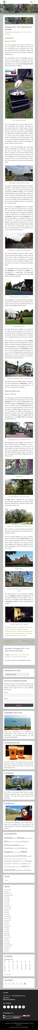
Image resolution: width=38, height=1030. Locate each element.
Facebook (5, 983)
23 (9, 969)
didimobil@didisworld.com (18, 995)
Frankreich (17, 852)
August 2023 (7, 889)
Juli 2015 (6, 939)
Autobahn (11, 629)
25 (17, 969)
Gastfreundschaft (11, 856)
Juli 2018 (6, 910)
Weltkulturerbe (19, 870)
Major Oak (15, 633)
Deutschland (8, 848)
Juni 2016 (6, 929)
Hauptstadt (29, 856)
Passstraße (7, 863)
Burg (6, 845)
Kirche (10, 858)
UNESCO (25, 866)
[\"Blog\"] (8, 1018)
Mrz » (9, 974)
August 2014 (7, 947)
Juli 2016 (6, 928)
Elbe (26, 848)
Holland (6, 858)
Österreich (27, 870)
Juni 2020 (6, 897)
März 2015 (7, 943)
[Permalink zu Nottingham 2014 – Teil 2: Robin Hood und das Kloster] (19, 20)
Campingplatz (14, 845)
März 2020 (7, 901)
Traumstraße (11, 866)
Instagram (21, 983)
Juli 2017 (6, 922)
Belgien (31, 838)
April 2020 (6, 899)
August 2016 (7, 926)
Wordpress (13, 983)
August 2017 (7, 920)
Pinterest (9, 983)
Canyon (22, 845)
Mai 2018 (6, 912)
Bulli (27, 841)
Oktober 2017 (7, 918)
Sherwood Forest (22, 635)
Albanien (8, 838)
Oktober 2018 (7, 907)
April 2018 (6, 914)
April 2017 (6, 924)
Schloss (24, 863)
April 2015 (6, 941)
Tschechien (18, 866)
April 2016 (6, 933)
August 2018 (7, 908)
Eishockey (13, 631)
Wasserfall (9, 870)
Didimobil (15, 848)
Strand (6, 866)
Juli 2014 (6, 949)
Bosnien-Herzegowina (14, 841)
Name (6, 692)
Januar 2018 (7, 916)
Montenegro (24, 858)
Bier (15, 629)
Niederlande (16, 861)
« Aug (5, 974)
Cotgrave (19, 629)
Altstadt (20, 838)
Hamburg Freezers (27, 631)
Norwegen (22, 861)
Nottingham (22, 633)
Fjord (14, 852)
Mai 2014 (6, 950)
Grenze (22, 855)
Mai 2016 (6, 931)
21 (29, 967)
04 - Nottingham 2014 (22, 627)
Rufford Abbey (12, 635)
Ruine (15, 863)
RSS (17, 983)
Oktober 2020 (7, 893)
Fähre (24, 851)
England (19, 631)
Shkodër (29, 863)
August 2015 (7, 937)
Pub (27, 633)
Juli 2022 (6, 891)
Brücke (23, 842)
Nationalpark (8, 861)
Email (5, 698)
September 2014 (8, 945)
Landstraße (8, 633)
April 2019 (6, 905)
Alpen (15, 838)
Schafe (19, 863)
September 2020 (8, 895)
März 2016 (7, 935)
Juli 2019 (6, 903)
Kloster (13, 858)
